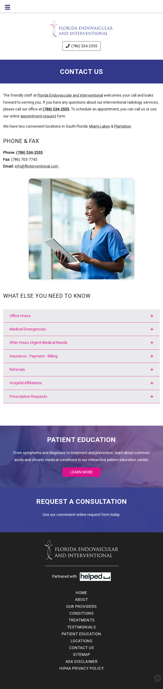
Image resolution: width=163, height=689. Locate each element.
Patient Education (81, 634)
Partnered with (65, 576)
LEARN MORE (81, 472)
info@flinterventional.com (36, 166)
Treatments (82, 620)
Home (81, 592)
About (81, 599)
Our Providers (81, 606)
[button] (81, 316)
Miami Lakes (99, 126)
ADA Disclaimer (82, 661)
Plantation (122, 126)
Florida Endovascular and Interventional (70, 95)
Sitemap (81, 654)
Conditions (81, 613)
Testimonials (81, 627)
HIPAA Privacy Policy (81, 668)
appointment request (38, 116)
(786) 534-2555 (84, 46)
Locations (82, 641)
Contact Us (81, 647)
